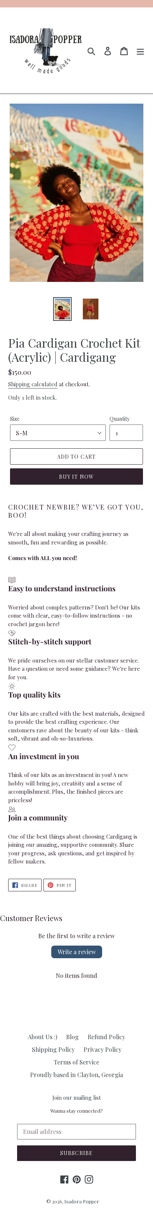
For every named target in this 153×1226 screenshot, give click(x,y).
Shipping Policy (53, 1049)
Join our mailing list (76, 1097)
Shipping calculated (33, 384)
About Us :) (42, 1037)
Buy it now (76, 476)
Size (15, 418)
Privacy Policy (102, 1049)
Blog (72, 1037)
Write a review (77, 952)
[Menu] (140, 50)
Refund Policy (106, 1037)
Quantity (120, 418)
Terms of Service (76, 1062)
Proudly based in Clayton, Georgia (76, 1075)
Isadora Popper (81, 1201)
